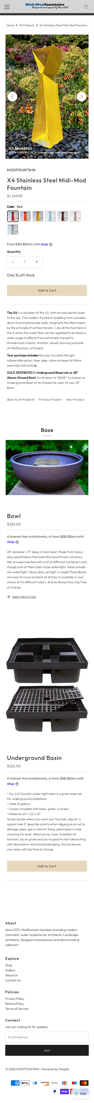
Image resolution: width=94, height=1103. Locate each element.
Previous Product (50, 399)
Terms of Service (16, 1009)
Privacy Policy (14, 999)
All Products (27, 25)
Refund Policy (14, 1004)
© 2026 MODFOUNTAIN (22, 1069)
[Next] (81, 96)
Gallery (10, 970)
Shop (8, 965)
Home (10, 25)
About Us (11, 975)
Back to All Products (20, 399)
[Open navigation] (7, 6)
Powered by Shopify (55, 1069)
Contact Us (13, 980)
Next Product (75, 399)
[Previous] (12, 96)
